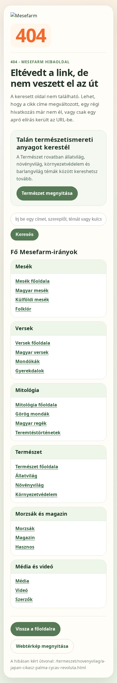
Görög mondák (32, 414)
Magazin (25, 537)
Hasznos (24, 547)
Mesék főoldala (32, 281)
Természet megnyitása (47, 193)
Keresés (25, 234)
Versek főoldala (32, 343)
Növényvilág (29, 485)
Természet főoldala (36, 466)
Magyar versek (32, 352)
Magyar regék (31, 423)
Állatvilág (26, 476)
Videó (21, 590)
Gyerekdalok (29, 371)
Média (22, 581)
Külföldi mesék (32, 299)
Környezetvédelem (36, 494)
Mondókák (27, 361)
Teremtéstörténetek (37, 432)
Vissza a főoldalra (35, 629)
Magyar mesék (32, 290)
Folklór (23, 309)
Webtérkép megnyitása (42, 646)
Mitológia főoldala (36, 405)
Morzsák (25, 528)
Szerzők (24, 599)
